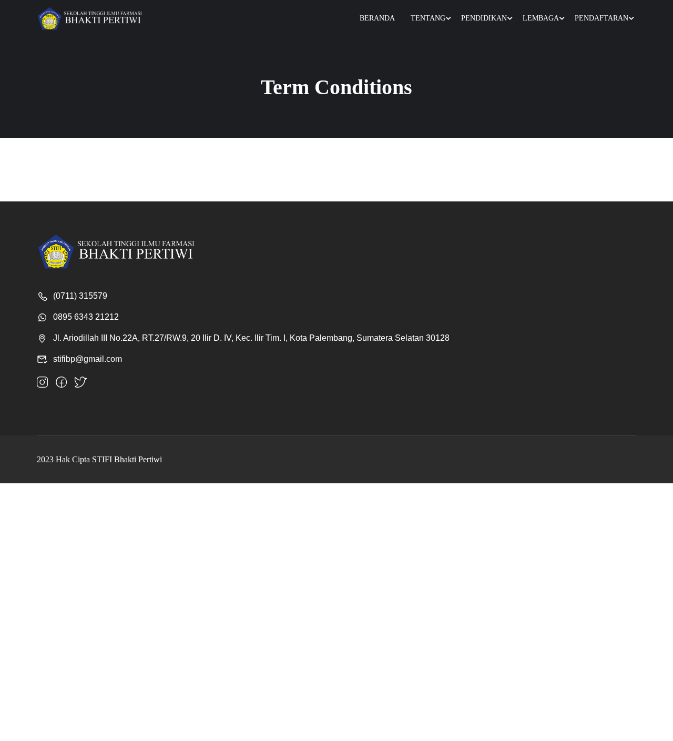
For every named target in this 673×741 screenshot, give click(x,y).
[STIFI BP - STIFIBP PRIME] (89, 18)
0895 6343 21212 (86, 316)
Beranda (377, 18)
